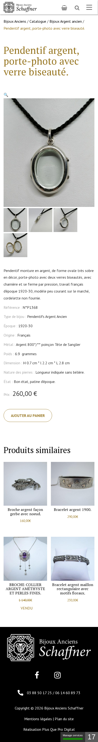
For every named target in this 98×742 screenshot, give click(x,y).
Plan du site (64, 718)
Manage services (73, 735)
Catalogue (37, 21)
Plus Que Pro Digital (58, 729)
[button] (6, 94)
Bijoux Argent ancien (65, 21)
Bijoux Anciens (15, 21)
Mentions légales (38, 718)
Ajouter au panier (28, 415)
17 (92, 737)
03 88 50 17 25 (40, 692)
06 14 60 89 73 (67, 692)
